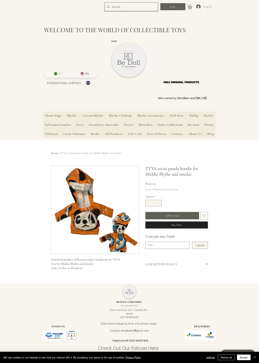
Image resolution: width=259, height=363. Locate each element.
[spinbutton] (153, 203)
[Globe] (88, 83)
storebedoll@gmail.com (135, 330)
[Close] (255, 357)
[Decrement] (148, 203)
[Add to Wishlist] (204, 215)
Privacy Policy (133, 357)
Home (54, 153)
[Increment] (159, 203)
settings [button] (210, 357)
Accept (244, 357)
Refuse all (226, 357)
